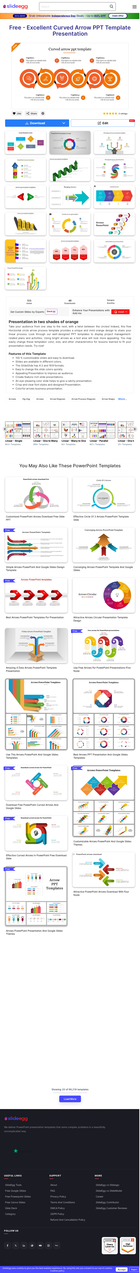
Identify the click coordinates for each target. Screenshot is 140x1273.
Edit (118, 122)
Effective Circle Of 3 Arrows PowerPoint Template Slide (101, 518)
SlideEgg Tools (13, 1184)
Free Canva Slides (15, 1202)
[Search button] (111, 6)
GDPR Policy (57, 1213)
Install (121, 311)
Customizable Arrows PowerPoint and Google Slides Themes (102, 843)
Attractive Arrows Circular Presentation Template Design (100, 619)
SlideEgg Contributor (107, 1202)
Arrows (12, 399)
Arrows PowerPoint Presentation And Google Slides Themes (34, 932)
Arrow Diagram (57, 399)
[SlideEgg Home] (70, 1118)
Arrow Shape (108, 399)
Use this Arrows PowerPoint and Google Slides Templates (32, 756)
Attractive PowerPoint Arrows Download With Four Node (101, 893)
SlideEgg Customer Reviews (111, 1207)
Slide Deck (11, 1207)
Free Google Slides (15, 1190)
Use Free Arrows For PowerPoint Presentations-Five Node (102, 669)
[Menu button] (134, 7)
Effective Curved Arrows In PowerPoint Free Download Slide (36, 857)
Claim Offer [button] (118, 16)
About (53, 1184)
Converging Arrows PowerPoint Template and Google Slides (103, 569)
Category (10, 1213)
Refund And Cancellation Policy (67, 1219)
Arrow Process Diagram (83, 399)
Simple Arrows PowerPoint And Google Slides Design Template (35, 569)
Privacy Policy (58, 1196)
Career (99, 1196)
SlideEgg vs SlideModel (109, 1190)
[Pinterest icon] (42, 113)
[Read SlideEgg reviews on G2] (110, 1245)
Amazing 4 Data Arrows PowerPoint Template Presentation (31, 669)
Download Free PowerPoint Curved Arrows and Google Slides (32, 806)
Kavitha (111, 303)
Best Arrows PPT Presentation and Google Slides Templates (100, 756)
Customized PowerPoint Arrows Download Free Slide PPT (35, 518)
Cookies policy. (57, 1270)
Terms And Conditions (62, 1202)
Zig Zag (26, 399)
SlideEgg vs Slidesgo (107, 1184)
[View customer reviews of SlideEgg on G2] (128, 1245)
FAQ (52, 1190)
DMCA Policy (57, 1207)
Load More (70, 1098)
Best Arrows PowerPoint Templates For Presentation (35, 617)
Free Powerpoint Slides (18, 1196)
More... (122, 399)
